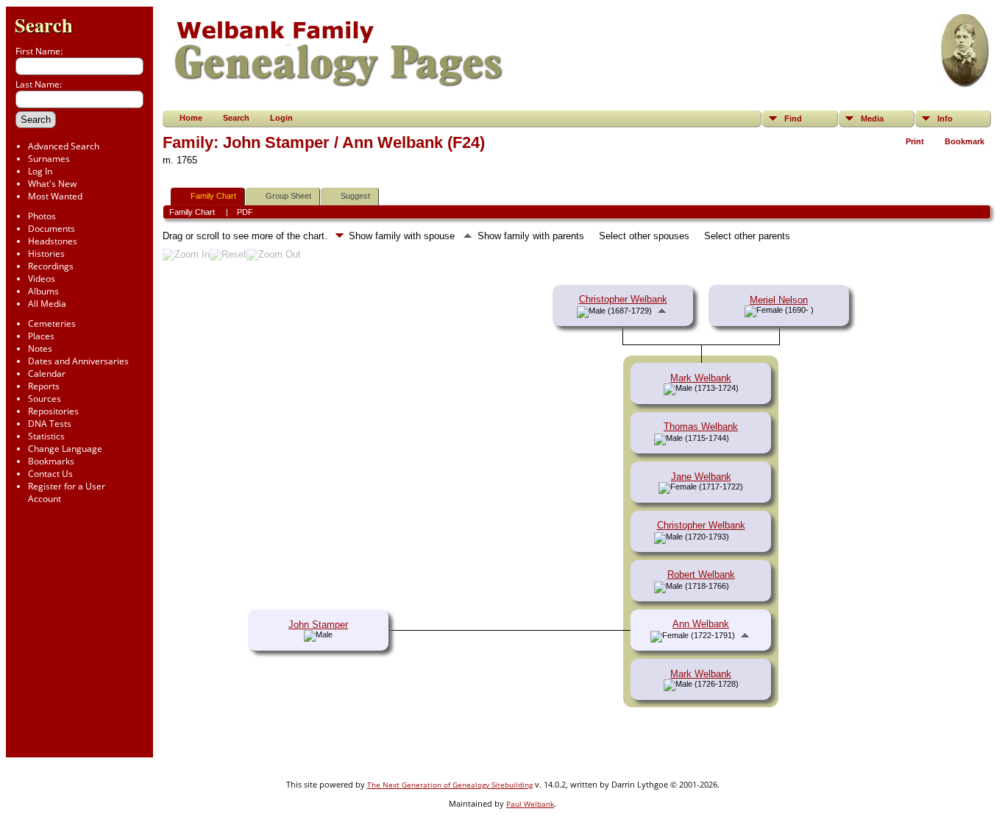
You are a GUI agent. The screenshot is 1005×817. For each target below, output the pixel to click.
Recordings (51, 266)
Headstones (52, 241)
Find (793, 118)
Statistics (46, 436)
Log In (40, 171)
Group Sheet (288, 195)
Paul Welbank (530, 804)
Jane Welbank (701, 476)
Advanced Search (63, 146)
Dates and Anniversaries (78, 361)
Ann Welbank (700, 623)
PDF (245, 212)
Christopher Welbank (623, 299)
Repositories (53, 411)
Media (872, 118)
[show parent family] (662, 310)
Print (915, 141)
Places (41, 336)
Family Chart (213, 195)
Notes (40, 348)
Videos (41, 278)
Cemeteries (52, 323)
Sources (44, 398)
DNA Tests (49, 423)
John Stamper (318, 624)
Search (44, 24)
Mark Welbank (700, 377)
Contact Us (50, 473)
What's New (52, 183)
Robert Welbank (701, 574)
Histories (46, 253)
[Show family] (739, 437)
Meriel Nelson (779, 299)
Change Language (65, 448)
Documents (51, 228)
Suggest (355, 195)
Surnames (49, 158)
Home (191, 117)
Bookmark (964, 141)
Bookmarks (51, 461)
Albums (43, 291)
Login (281, 117)
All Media (47, 303)
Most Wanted (55, 196)
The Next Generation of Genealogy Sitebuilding (450, 784)
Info (945, 118)
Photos (42, 216)
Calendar (46, 373)
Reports (44, 386)
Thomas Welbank (701, 426)
